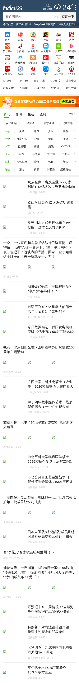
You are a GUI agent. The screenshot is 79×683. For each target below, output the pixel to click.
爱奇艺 (59, 51)
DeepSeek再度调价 (44, 24)
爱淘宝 (46, 62)
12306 (71, 74)
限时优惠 (39, 80)
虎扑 (32, 74)
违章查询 (71, 80)
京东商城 (49, 123)
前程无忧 (8, 88)
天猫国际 (7, 74)
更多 (71, 114)
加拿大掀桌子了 (67, 24)
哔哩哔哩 (20, 62)
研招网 (71, 62)
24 (66, 8)
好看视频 (72, 51)
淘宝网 (33, 62)
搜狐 (45, 39)
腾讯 (32, 39)
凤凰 (20, 39)
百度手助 (59, 62)
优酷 (20, 74)
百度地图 (33, 51)
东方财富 (7, 51)
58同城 (30, 123)
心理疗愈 (39, 88)
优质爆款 (67, 123)
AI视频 (7, 80)
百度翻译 (46, 51)
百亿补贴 (11, 123)
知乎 (45, 74)
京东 (7, 62)
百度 (7, 39)
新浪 (58, 39)
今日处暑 (8, 24)
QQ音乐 (55, 80)
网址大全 (71, 88)
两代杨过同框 (23, 24)
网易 (71, 39)
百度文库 (59, 74)
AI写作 (24, 88)
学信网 (20, 51)
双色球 (55, 88)
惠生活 (24, 80)
